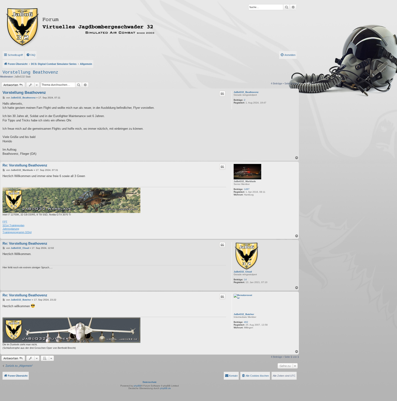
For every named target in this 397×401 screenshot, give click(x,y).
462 (246, 322)
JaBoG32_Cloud (243, 271)
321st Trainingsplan (13, 225)
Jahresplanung (11, 228)
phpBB (137, 385)
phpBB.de (165, 388)
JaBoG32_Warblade (245, 181)
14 (245, 279)
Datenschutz (149, 382)
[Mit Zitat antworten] (222, 93)
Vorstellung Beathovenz (30, 72)
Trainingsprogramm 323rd (17, 232)
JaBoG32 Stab (22, 76)
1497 (247, 189)
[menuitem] (30, 55)
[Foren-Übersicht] (100, 26)
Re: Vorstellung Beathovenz (25, 165)
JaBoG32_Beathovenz (246, 92)
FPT (5, 221)
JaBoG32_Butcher (244, 314)
